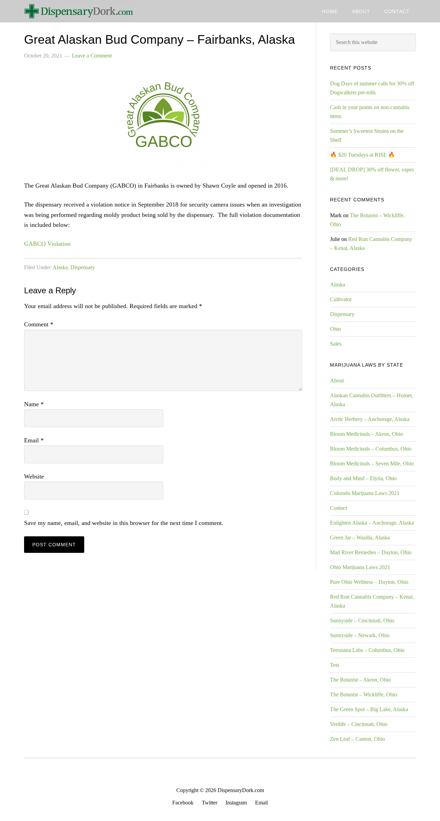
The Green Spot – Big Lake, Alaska (369, 709)
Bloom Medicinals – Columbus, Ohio (370, 449)
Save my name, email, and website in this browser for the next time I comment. (123, 522)
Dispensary (82, 267)
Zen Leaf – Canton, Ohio (357, 739)
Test (334, 665)
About (337, 380)
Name (34, 404)
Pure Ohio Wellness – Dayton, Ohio (369, 582)
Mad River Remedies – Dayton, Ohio (370, 552)
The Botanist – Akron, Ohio (360, 680)
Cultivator (341, 299)
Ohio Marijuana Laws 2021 (360, 567)
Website (34, 476)
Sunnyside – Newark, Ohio (359, 635)
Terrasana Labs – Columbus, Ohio (367, 650)
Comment (38, 324)
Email (34, 440)
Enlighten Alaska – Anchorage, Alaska (372, 523)
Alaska (60, 267)
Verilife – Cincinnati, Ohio (358, 724)
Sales (335, 344)
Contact (338, 508)
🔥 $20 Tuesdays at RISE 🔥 (362, 155)
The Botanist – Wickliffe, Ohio (363, 694)
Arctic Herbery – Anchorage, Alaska (369, 419)
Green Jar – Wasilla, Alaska (360, 537)
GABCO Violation (47, 243)
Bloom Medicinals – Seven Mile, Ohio (372, 463)
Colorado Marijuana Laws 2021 (364, 493)
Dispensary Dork (79, 11)
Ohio (335, 329)
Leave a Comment (92, 56)
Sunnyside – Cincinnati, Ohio (362, 620)
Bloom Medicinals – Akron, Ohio (366, 434)
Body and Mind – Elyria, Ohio (363, 478)
